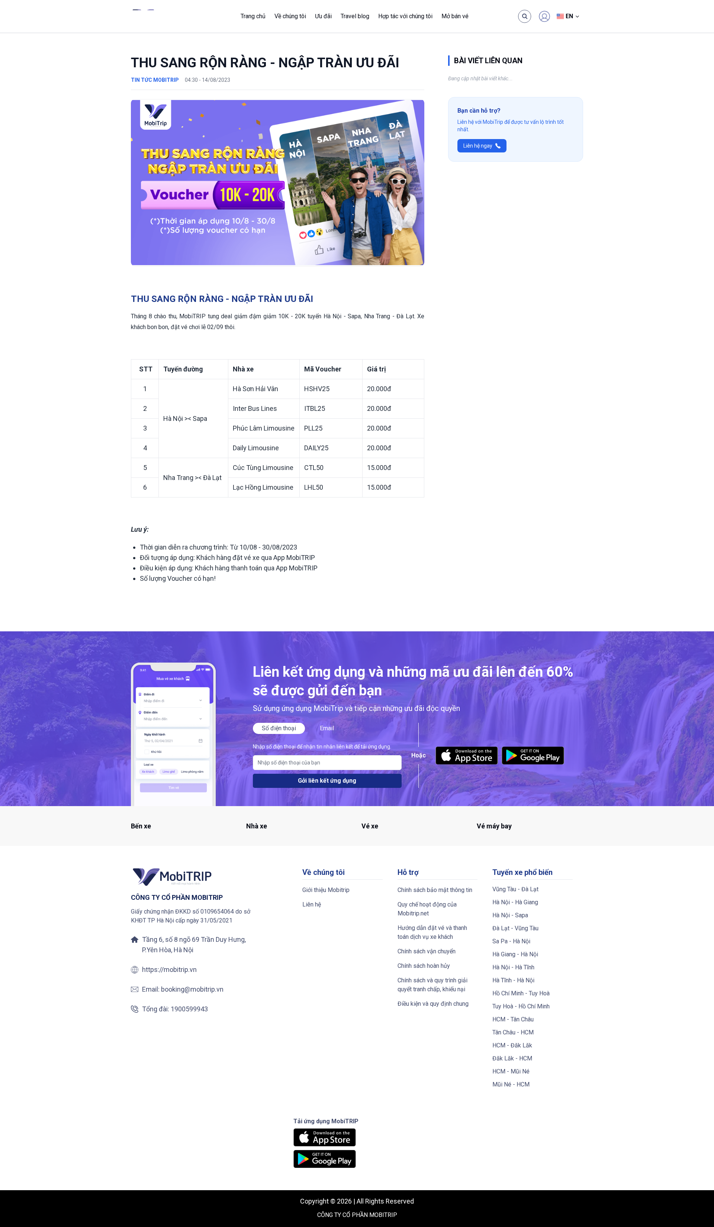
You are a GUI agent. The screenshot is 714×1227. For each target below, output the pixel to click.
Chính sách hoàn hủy (424, 965)
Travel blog (355, 16)
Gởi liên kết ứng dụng (327, 780)
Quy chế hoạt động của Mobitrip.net (427, 909)
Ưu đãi (323, 16)
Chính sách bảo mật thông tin (435, 889)
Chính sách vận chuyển (427, 951)
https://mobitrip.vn (169, 969)
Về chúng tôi (290, 16)
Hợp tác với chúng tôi (405, 16)
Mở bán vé (455, 16)
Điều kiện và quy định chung (433, 1003)
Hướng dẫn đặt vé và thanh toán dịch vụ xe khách (432, 932)
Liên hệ (311, 904)
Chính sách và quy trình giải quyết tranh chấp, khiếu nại (432, 985)
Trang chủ (253, 16)
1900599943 (189, 1009)
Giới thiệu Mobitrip (326, 889)
